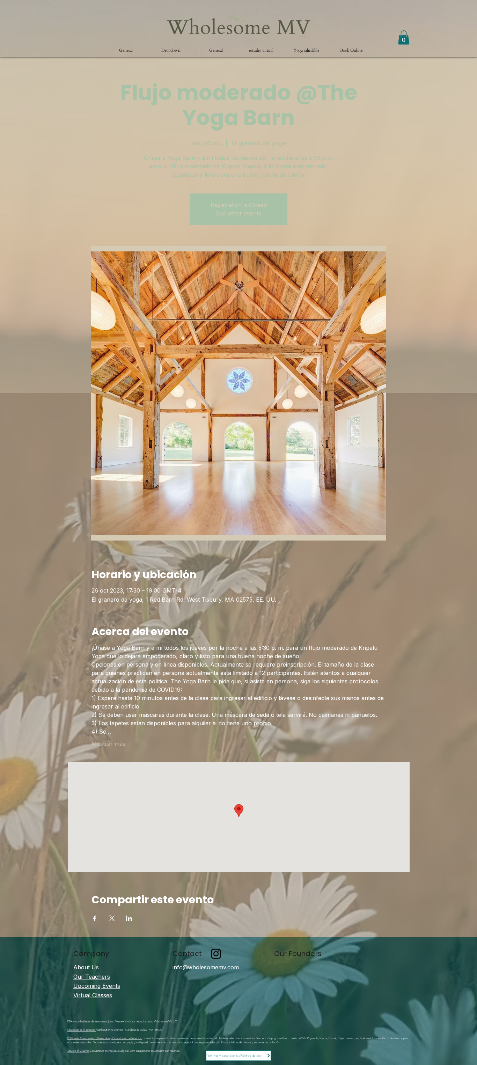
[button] (170, 50)
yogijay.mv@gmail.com (140, 1042)
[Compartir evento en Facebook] (94, 918)
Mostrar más (108, 743)
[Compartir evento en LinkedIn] (129, 918)
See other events (238, 213)
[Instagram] (216, 954)
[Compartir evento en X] (112, 918)
